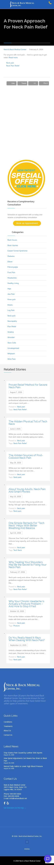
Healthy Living (13, 283)
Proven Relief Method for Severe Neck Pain (28, 386)
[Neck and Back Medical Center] (29, 4)
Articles (27, 849)
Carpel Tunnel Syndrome (17, 251)
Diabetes (11, 256)
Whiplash (11, 354)
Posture (16, 626)
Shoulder (11, 337)
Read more (13, 58)
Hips (9, 289)
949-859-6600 (15, 794)
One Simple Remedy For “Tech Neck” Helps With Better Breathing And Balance (26, 525)
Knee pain (12, 299)
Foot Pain (11, 272)
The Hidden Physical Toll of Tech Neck (28, 422)
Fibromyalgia (13, 267)
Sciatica (11, 332)
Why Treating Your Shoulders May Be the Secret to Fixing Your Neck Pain (27, 565)
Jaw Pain (11, 294)
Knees (10, 305)
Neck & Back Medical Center (15, 49)
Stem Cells (12, 343)
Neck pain (10, 63)
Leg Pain (11, 310)
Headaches (12, 278)
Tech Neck (17, 550)
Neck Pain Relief (12, 66)
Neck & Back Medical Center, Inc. (30, 836)
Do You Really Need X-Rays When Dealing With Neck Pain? (27, 639)
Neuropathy (12, 321)
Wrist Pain (12, 359)
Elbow (10, 262)
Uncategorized (13, 348)
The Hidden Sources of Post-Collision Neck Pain (26, 456)
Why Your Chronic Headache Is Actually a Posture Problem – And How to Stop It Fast (26, 604)
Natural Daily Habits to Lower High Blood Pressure (23, 766)
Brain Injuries (13, 245)
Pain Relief (12, 327)
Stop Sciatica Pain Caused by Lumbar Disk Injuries (23, 753)
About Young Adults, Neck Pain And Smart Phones (27, 490)
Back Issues (12, 240)
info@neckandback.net (18, 798)
